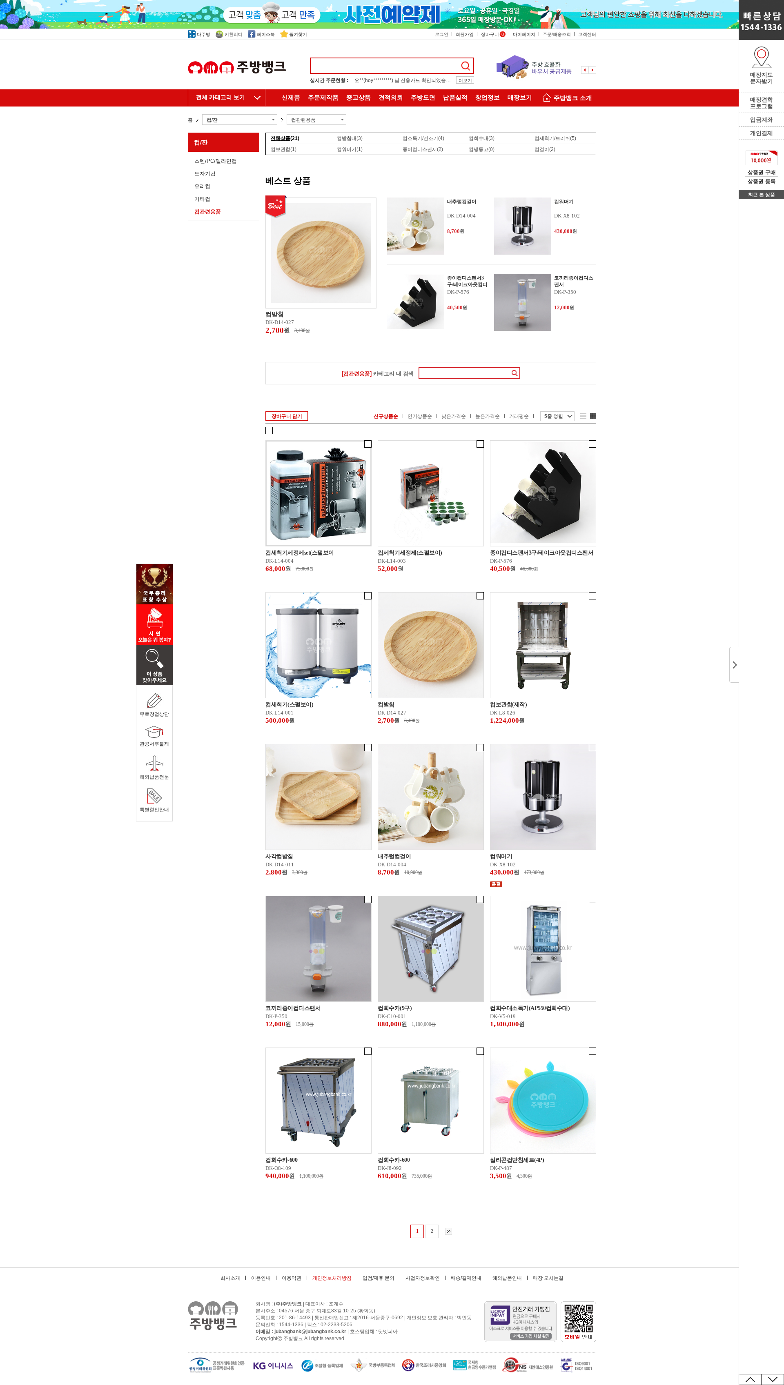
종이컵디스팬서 (423, 149)
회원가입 (465, 34)
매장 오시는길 (548, 1278)
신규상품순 (386, 416)
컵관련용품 (207, 212)
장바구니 (492, 34)
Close (734, 665)
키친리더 (234, 34)
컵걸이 (545, 149)
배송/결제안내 (466, 1278)
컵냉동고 (481, 149)
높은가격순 (487, 416)
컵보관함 (283, 149)
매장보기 (520, 97)
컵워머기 (350, 149)
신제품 (291, 97)
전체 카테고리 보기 (220, 97)
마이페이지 (524, 34)
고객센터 (587, 34)
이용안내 (261, 1278)
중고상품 (358, 97)
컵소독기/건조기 (423, 138)
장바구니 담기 (287, 416)
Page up (750, 1379)
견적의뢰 (391, 97)
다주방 (203, 34)
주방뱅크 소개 (573, 98)
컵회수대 (481, 138)
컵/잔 (201, 142)
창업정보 (487, 97)
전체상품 (285, 138)
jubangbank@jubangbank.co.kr (310, 1331)
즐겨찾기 (298, 34)
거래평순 (519, 416)
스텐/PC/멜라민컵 (215, 161)
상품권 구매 (762, 172)
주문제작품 (323, 97)
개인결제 (761, 133)
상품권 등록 (762, 181)
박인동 (464, 1318)
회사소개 (230, 1278)
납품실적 (455, 97)
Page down (772, 1379)
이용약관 (291, 1278)
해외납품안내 (507, 1278)
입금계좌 (761, 119)
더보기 (465, 80)
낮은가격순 (453, 416)
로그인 (441, 34)
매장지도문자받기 (761, 77)
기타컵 (202, 199)
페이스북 (266, 34)
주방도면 (423, 97)
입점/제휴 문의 (378, 1278)
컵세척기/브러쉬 (555, 138)
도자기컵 (205, 174)
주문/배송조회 (557, 34)
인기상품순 (420, 416)
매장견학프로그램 (761, 102)
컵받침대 (350, 138)
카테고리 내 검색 (378, 374)
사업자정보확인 (422, 1278)
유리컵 (202, 186)
